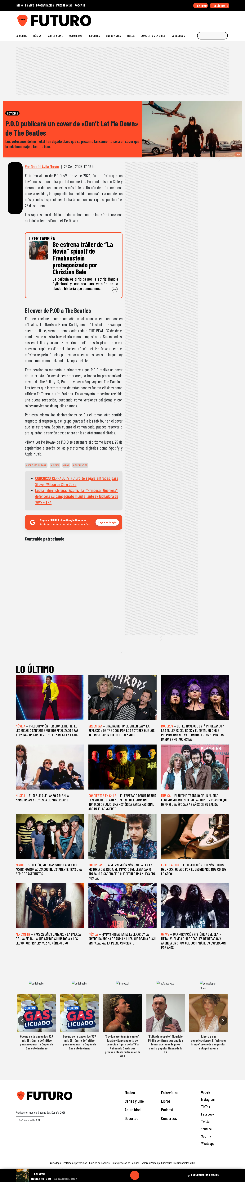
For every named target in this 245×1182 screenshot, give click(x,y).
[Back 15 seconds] (125, 1175)
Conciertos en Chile (153, 35)
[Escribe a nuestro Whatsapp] (227, 19)
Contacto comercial (29, 1119)
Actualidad (75, 35)
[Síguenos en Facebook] (203, 19)
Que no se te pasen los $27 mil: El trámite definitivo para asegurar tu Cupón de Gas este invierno (36, 1042)
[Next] (153, 1175)
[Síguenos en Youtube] (215, 19)
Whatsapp (207, 1143)
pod (67, 465)
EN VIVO (29, 5)
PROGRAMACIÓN (45, 5)
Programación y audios (205, 1174)
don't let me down (37, 465)
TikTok (205, 1106)
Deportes (94, 35)
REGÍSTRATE (220, 5)
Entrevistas (113, 35)
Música (37, 35)
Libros (166, 1100)
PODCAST (80, 5)
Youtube (206, 1129)
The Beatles (80, 465)
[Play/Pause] (134, 1175)
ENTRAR (202, 5)
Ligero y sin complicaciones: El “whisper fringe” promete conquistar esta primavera (208, 1042)
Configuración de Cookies (126, 1163)
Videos (131, 35)
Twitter (205, 1121)
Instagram (207, 1099)
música (55, 465)
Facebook (207, 1114)
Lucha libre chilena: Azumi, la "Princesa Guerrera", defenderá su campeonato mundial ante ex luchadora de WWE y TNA (76, 496)
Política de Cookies (99, 1163)
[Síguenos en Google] (184, 19)
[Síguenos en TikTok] (197, 19)
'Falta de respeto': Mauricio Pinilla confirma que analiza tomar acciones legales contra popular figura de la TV (165, 1044)
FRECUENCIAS (64, 5)
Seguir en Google (107, 522)
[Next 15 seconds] (144, 1175)
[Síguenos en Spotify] (221, 19)
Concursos (178, 35)
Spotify (205, 1136)
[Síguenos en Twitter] (209, 19)
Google (205, 1092)
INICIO (19, 5)
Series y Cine (55, 35)
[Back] (116, 1175)
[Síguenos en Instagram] (191, 19)
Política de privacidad (75, 1163)
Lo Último (21, 35)
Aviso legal (55, 1163)
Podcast (167, 1109)
